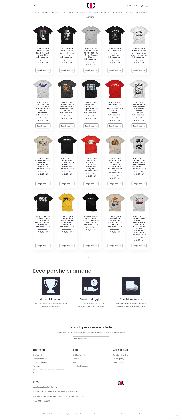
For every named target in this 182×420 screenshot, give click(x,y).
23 (99, 258)
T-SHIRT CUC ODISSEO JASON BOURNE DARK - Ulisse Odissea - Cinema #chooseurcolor (67, 108)
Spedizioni (77, 359)
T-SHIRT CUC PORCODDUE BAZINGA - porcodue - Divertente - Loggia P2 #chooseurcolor (91, 164)
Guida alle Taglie (79, 355)
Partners (36, 366)
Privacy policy (118, 359)
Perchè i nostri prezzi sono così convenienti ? (50, 371)
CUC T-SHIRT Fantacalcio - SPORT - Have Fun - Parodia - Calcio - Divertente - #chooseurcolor (43, 109)
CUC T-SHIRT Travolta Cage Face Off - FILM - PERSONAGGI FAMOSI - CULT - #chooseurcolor (139, 163)
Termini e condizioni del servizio (122, 414)
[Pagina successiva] (105, 258)
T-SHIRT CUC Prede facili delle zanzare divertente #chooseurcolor (115, 53)
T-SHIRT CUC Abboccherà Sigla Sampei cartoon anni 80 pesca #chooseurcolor (115, 221)
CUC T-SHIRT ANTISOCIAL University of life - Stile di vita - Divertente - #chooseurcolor (67, 163)
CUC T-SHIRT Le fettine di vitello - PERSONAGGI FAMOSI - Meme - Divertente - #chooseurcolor (43, 221)
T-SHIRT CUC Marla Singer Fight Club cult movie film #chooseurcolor (43, 53)
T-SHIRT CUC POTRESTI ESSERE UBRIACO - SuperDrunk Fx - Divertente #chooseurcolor (91, 108)
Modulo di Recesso (80, 366)
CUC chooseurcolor (53, 414)
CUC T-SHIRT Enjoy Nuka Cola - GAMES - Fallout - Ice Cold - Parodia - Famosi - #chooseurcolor (115, 109)
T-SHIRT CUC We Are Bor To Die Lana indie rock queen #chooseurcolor (67, 53)
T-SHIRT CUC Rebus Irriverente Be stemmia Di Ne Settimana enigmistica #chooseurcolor (42, 163)
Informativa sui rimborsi (83, 414)
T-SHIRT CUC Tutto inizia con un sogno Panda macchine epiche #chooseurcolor (139, 53)
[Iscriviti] (107, 338)
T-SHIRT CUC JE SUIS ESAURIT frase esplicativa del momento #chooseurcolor (91, 220)
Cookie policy (118, 362)
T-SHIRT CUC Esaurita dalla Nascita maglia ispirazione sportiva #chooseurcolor (67, 221)
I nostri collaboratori (41, 362)
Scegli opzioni (43, 70)
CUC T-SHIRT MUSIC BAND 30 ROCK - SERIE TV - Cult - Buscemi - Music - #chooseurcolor (91, 54)
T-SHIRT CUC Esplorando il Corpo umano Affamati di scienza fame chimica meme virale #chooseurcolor (115, 165)
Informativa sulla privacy (101, 414)
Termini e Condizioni (121, 355)
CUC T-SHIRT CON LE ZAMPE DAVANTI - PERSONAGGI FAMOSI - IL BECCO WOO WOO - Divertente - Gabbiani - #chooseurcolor (139, 225)
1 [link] (76, 257)
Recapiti (137, 414)
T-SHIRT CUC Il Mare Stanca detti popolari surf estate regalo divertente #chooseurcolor (139, 109)
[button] (35, 5)
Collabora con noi (40, 359)
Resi (74, 362)
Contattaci (37, 355)
